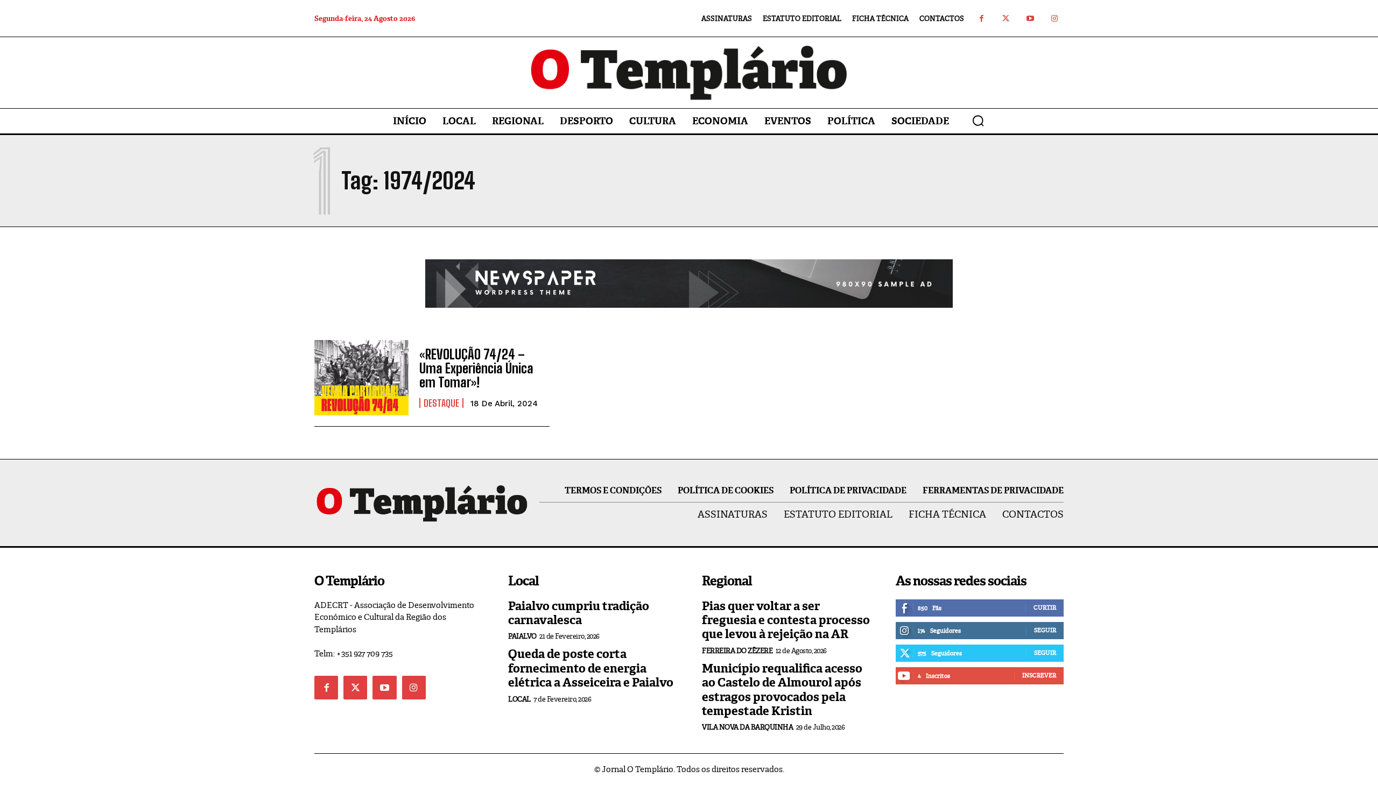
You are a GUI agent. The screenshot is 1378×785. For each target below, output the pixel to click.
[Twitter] (1005, 18)
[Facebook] (981, 18)
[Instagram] (1054, 18)
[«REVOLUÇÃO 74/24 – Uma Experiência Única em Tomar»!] (361, 377)
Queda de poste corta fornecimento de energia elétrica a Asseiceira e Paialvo (590, 668)
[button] (978, 120)
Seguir (1045, 630)
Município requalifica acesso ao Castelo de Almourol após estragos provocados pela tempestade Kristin (782, 690)
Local (519, 699)
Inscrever (1039, 675)
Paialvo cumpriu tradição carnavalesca (578, 613)
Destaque (441, 403)
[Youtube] (1030, 18)
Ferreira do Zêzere (737, 650)
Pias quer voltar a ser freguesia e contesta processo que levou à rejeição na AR (786, 620)
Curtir (1045, 607)
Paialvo (522, 636)
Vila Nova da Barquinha (747, 727)
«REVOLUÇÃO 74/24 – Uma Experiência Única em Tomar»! (476, 368)
